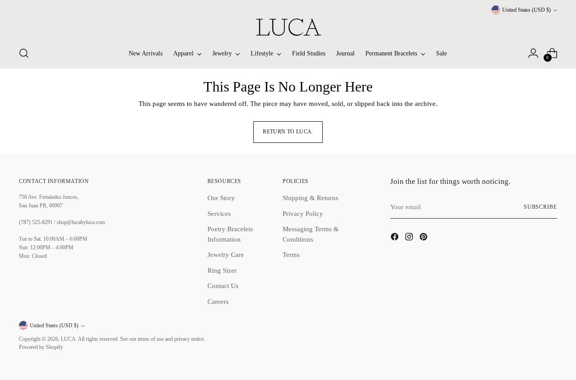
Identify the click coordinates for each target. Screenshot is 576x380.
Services (219, 213)
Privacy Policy (303, 213)
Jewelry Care (225, 254)
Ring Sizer (222, 270)
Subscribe (540, 207)
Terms (291, 254)
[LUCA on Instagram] (410, 238)
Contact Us (222, 285)
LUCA (68, 339)
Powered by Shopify (41, 347)
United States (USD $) (526, 10)
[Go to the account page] (533, 53)
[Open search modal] (24, 53)
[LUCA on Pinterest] (424, 238)
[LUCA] (288, 27)
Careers (218, 301)
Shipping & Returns (310, 197)
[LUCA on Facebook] (395, 238)
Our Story (221, 197)
